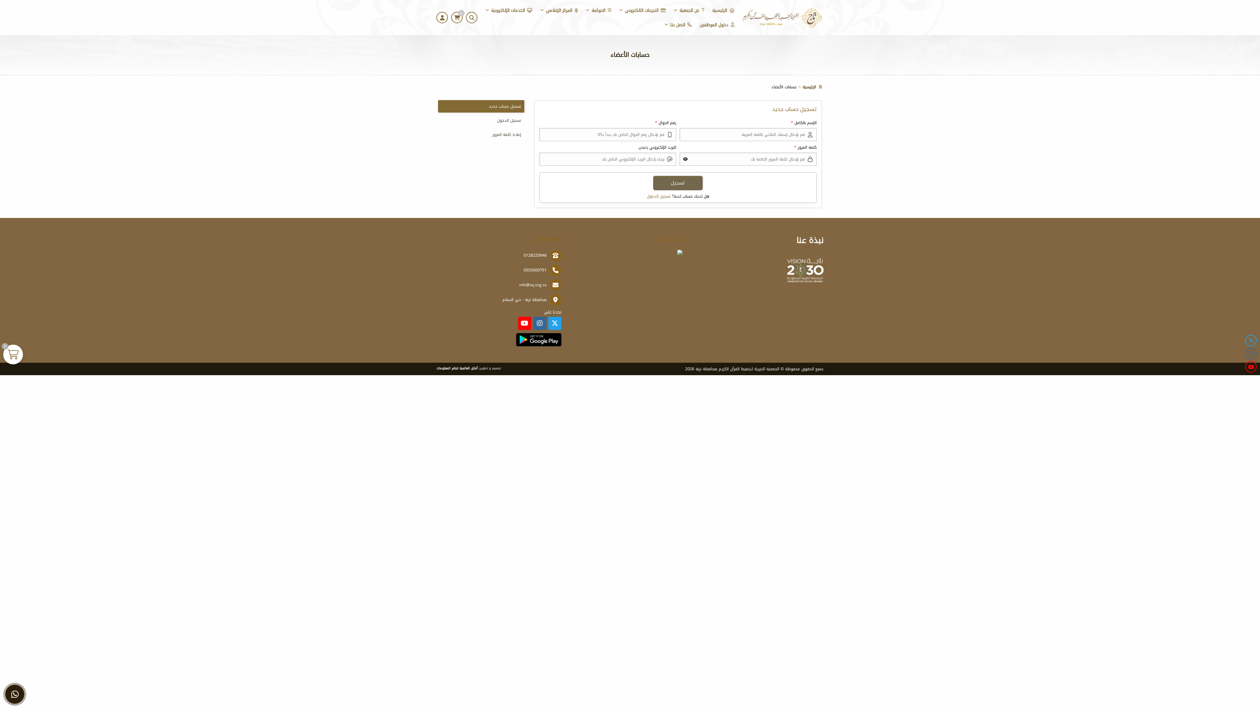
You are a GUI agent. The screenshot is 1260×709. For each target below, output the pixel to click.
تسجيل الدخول (659, 196)
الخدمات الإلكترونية (508, 10)
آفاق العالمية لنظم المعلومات (457, 368)
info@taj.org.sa (533, 285)
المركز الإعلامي (559, 10)
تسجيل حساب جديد (505, 106)
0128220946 (535, 255)
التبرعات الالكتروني (642, 10)
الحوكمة (598, 10)
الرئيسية (719, 10)
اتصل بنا (677, 25)
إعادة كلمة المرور (506, 134)
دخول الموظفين (714, 25)
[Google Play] (538, 339)
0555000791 (535, 270)
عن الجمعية (689, 10)
